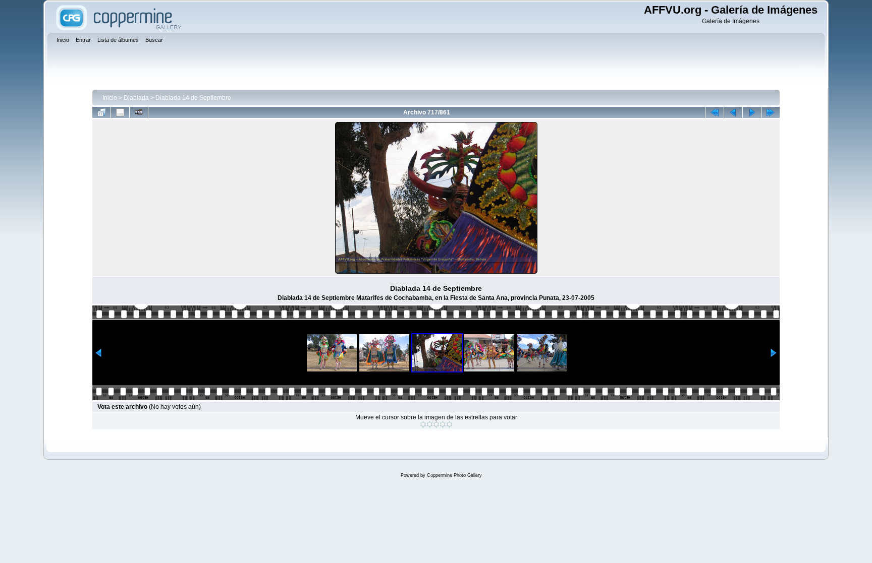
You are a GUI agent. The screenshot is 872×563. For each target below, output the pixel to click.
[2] (429, 424)
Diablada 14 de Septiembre (193, 97)
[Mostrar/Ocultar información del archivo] (120, 112)
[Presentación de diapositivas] (139, 112)
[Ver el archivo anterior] (733, 112)
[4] (443, 424)
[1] (423, 424)
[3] (436, 424)
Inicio (109, 97)
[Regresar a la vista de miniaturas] (101, 112)
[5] (449, 424)
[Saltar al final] (770, 112)
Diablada (136, 97)
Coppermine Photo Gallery (454, 475)
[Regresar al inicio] (714, 112)
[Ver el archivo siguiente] (752, 112)
